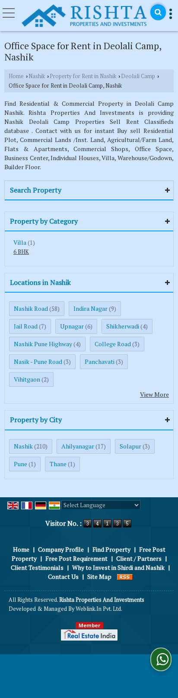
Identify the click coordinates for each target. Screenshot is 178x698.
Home (16, 76)
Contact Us (63, 576)
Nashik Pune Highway (43, 344)
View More (154, 394)
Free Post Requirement (76, 558)
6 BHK (21, 252)
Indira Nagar (90, 308)
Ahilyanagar (77, 446)
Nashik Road (31, 308)
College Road (113, 344)
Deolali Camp (138, 76)
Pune (20, 464)
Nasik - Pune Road (38, 361)
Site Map (99, 576)
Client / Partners (139, 558)
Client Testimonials (37, 567)
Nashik (37, 76)
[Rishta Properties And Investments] (83, 16)
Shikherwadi (122, 326)
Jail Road (26, 326)
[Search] (158, 12)
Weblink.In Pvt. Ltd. (99, 609)
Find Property (111, 549)
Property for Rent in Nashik (83, 76)
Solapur (130, 446)
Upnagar (72, 326)
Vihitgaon (27, 379)
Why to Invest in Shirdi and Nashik (118, 567)
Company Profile (61, 549)
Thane (58, 464)
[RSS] (125, 576)
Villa (19, 242)
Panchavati (99, 361)
